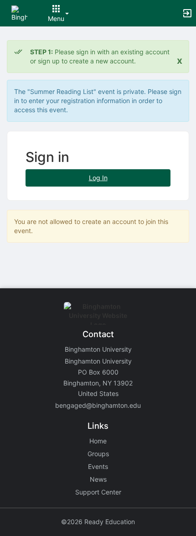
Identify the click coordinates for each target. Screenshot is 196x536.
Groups (98, 454)
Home (98, 441)
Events (98, 466)
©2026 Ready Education (98, 522)
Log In (98, 178)
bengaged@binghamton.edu (98, 405)
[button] (19, 12)
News (98, 479)
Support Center (98, 492)
